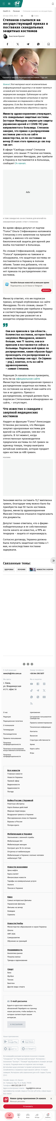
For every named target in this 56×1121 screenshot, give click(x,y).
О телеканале (8, 725)
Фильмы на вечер (15, 907)
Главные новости (14, 774)
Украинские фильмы (16, 904)
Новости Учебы (15, 923)
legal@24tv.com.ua (33, 1088)
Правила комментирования (41, 723)
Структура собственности (40, 740)
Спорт (10, 969)
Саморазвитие (13, 937)
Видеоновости (13, 784)
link (31, 684)
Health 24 (7, 11)
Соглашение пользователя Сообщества (40, 717)
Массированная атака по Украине (21, 818)
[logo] (17, 3)
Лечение (16, 11)
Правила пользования (12, 738)
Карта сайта (34, 749)
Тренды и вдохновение (17, 960)
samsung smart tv (28, 1049)
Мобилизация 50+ (15, 841)
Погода (10, 792)
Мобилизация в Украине (19, 834)
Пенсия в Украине (15, 888)
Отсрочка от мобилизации (18, 852)
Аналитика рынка (15, 953)
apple (28, 1042)
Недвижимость (15, 950)
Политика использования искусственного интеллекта (14, 749)
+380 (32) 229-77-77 (18, 1086)
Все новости (13, 770)
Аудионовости (13, 788)
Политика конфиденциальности (12, 743)
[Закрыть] (51, 1099)
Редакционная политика (13, 721)
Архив (32, 744)
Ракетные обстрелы (15, 804)
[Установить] (28, 1103)
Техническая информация (40, 727)
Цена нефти (12, 870)
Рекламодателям (10, 734)
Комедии (11, 911)
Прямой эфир (13, 781)
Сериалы (11, 915)
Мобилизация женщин (17, 844)
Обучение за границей (17, 941)
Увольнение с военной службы (20, 837)
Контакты (34, 731)
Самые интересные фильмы (19, 900)
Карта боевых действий (17, 807)
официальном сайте (28, 378)
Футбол (10, 976)
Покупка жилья (13, 957)
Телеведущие (8, 730)
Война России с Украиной (20, 800)
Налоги (10, 885)
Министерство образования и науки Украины (27, 927)
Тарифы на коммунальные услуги (21, 881)
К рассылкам (16, 1025)
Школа (10, 930)
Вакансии (34, 736)
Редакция (7, 717)
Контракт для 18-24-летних (18, 848)
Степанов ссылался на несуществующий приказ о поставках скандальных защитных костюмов (37, 11)
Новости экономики (17, 867)
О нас (5, 712)
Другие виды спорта (16, 987)
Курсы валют (12, 874)
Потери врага (13, 825)
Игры (32, 753)
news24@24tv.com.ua (12, 673)
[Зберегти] (48, 44)
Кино (10, 897)
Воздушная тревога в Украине (20, 814)
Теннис (10, 980)
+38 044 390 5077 (37, 673)
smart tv (10, 1049)
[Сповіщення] (53, 3)
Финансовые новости (16, 877)
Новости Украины (15, 777)
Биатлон (11, 983)
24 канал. (20, 163)
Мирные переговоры (16, 811)
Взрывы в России (14, 822)
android (10, 1042)
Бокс (9, 973)
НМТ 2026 (11, 934)
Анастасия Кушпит (17, 36)
